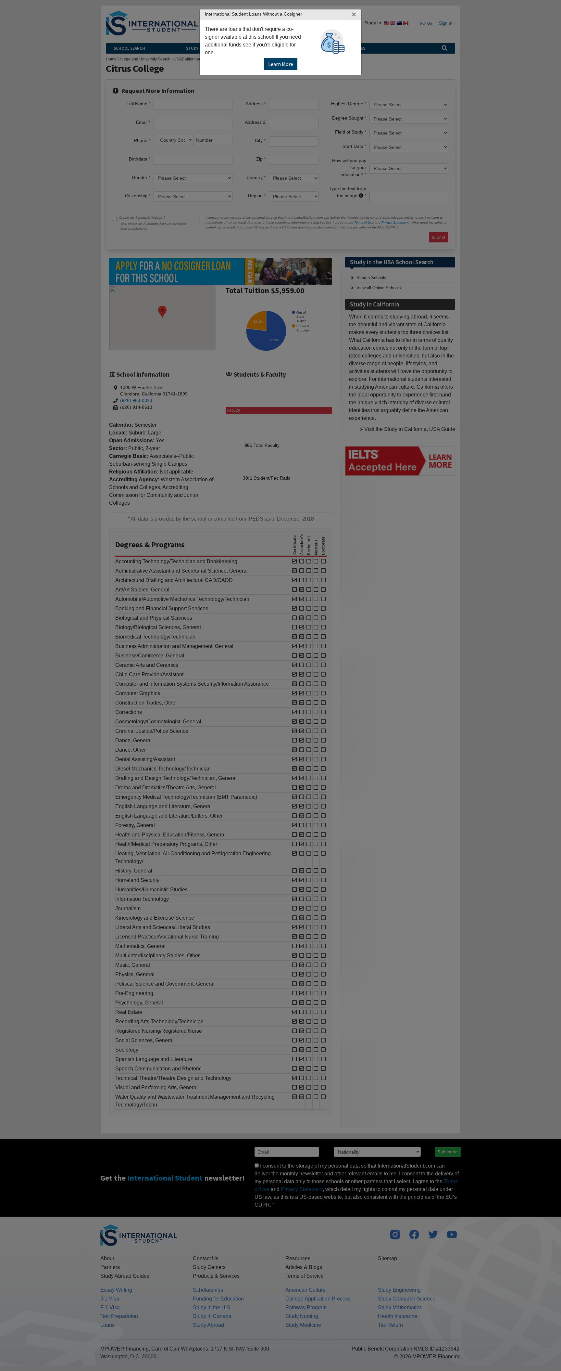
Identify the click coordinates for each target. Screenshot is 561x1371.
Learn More (280, 64)
